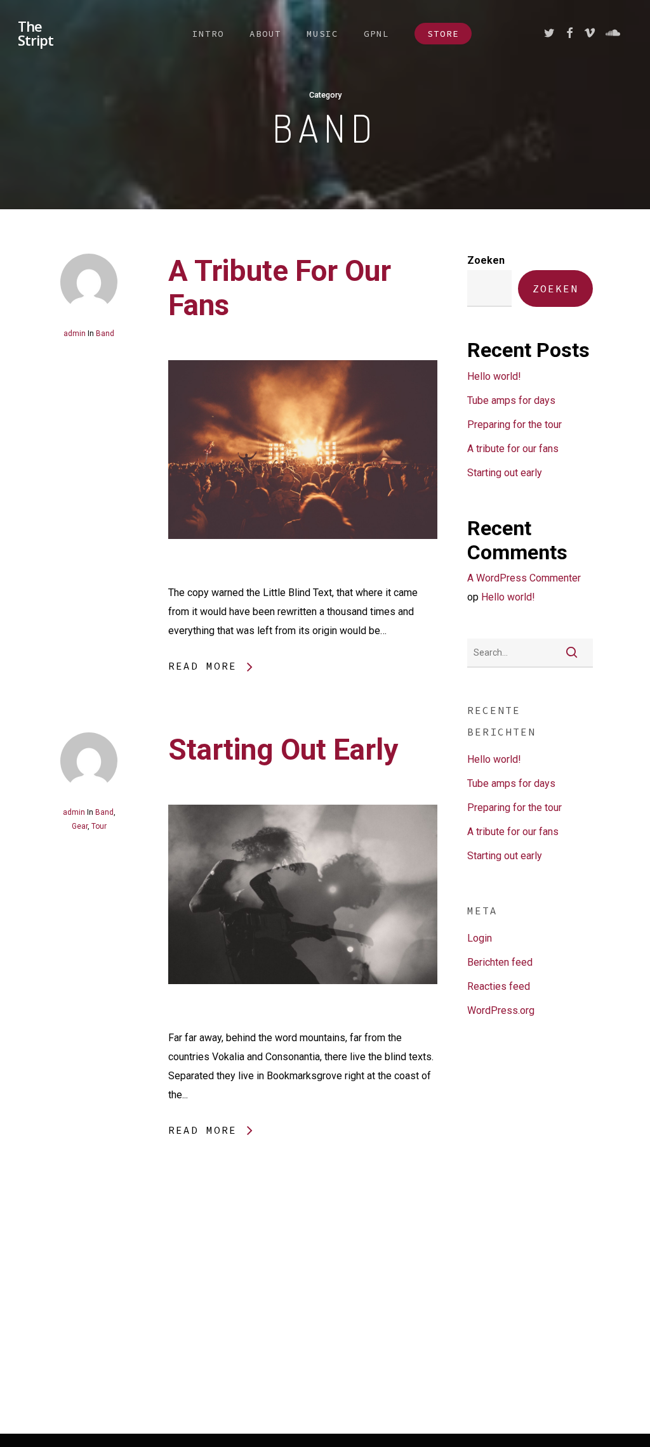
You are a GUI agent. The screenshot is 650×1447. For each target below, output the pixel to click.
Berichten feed (500, 962)
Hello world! (494, 376)
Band (105, 333)
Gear (80, 826)
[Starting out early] (302, 1019)
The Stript (35, 33)
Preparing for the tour (514, 425)
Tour (99, 826)
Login (479, 938)
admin (74, 333)
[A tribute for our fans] (302, 574)
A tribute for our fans (513, 449)
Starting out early (283, 749)
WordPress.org (500, 1010)
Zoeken (486, 260)
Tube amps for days (511, 400)
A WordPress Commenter (524, 578)
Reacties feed (498, 986)
